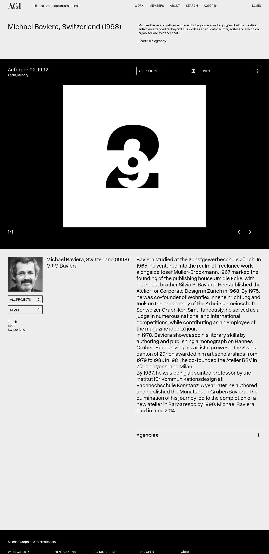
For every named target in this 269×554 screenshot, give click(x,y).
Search (192, 5)
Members (156, 5)
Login (256, 5)
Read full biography (152, 41)
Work (139, 5)
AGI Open (210, 5)
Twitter (184, 552)
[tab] (198, 435)
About (175, 5)
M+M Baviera (62, 266)
